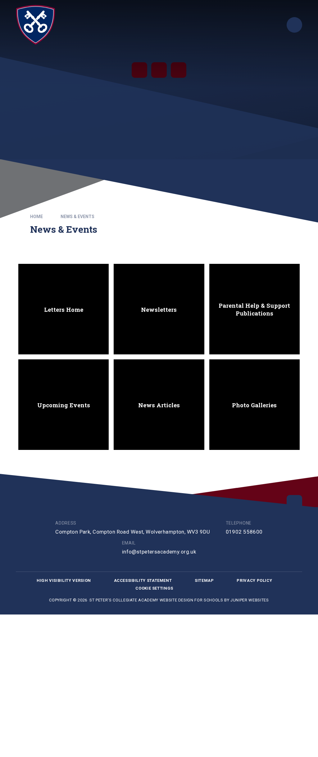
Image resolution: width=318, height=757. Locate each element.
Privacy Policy (254, 580)
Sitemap (204, 580)
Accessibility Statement (143, 580)
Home (36, 216)
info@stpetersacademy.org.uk (159, 552)
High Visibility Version (64, 580)
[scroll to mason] (294, 503)
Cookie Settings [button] (154, 588)
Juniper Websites (249, 600)
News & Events (77, 216)
